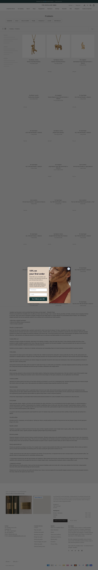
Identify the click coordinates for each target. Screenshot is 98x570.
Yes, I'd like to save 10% (38, 299)
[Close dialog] (68, 269)
